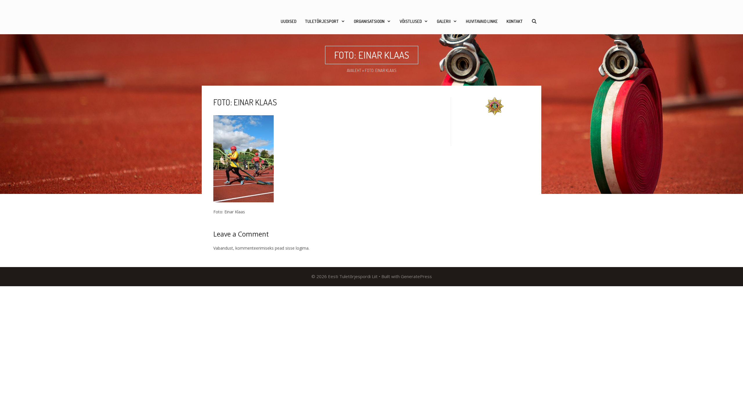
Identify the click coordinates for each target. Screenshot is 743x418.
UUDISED (288, 21)
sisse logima (297, 248)
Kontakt (514, 21)
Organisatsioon (369, 21)
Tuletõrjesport (322, 21)
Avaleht (354, 70)
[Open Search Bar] (534, 21)
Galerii (444, 21)
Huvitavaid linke (482, 21)
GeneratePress (416, 276)
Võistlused (411, 21)
